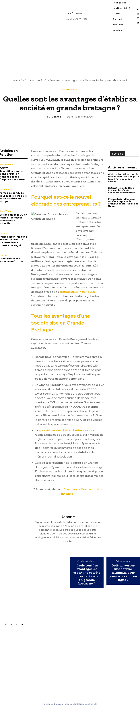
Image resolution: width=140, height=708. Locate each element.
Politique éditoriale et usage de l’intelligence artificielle (70, 704)
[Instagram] (138, 14)
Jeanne (56, 116)
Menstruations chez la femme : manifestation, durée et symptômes (97, 669)
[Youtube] (138, 23)
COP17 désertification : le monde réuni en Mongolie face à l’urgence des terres (123, 178)
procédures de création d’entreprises (65, 430)
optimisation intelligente (77, 291)
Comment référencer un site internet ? (96, 679)
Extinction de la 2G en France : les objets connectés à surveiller (121, 190)
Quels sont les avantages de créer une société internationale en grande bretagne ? (86, 574)
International (33, 80)
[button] (96, 67)
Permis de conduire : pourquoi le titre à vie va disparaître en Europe (55, 667)
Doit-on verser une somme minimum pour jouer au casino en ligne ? (123, 573)
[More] (87, 129)
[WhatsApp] (78, 129)
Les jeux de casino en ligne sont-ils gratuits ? (95, 660)
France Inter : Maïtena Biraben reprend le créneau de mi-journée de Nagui (123, 202)
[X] (138, 18)
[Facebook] (138, 10)
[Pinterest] (69, 129)
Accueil (17, 80)
